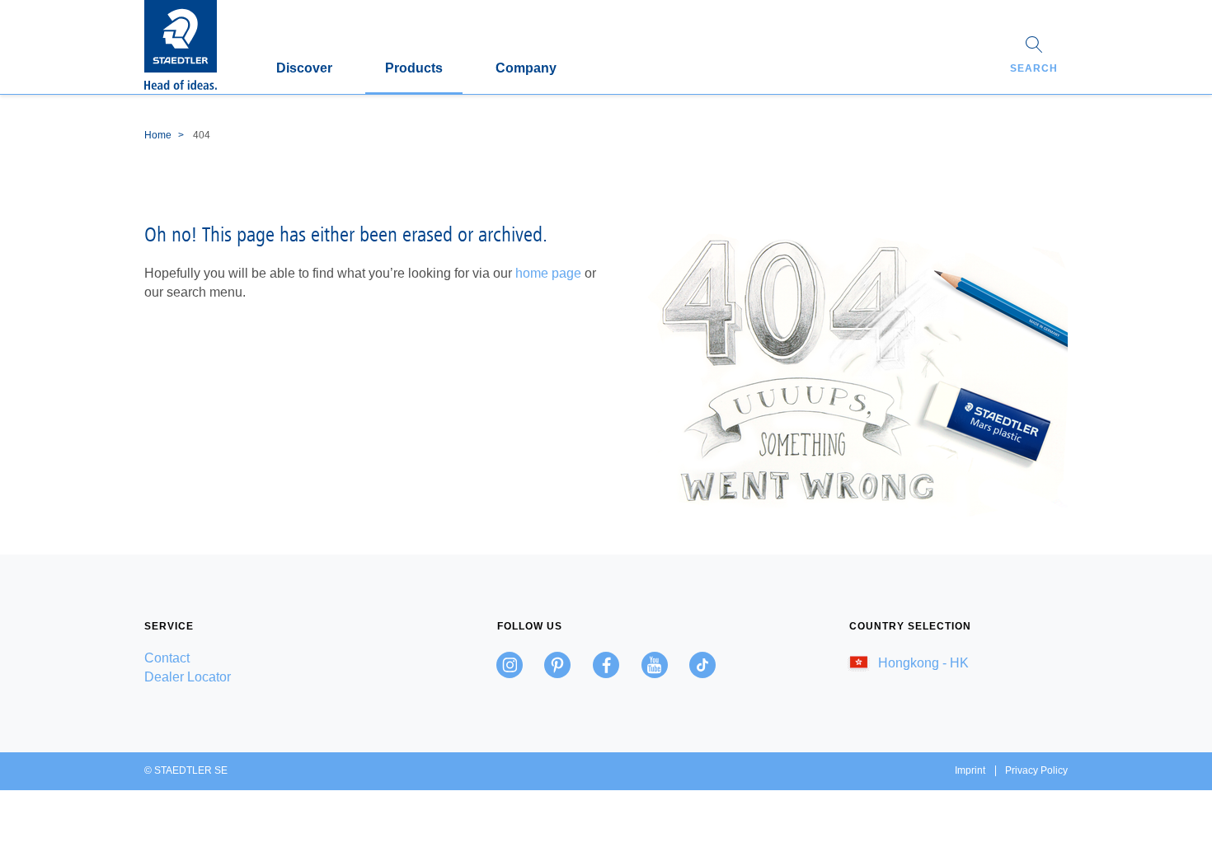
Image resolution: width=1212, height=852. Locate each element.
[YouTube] (654, 665)
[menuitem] (253, 657)
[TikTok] (702, 665)
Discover (304, 68)
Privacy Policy (1036, 770)
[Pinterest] (557, 665)
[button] (1034, 57)
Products (414, 68)
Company (526, 68)
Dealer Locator (187, 677)
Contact (167, 658)
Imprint (970, 770)
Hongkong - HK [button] (922, 663)
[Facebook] (606, 665)
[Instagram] (509, 665)
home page (548, 273)
